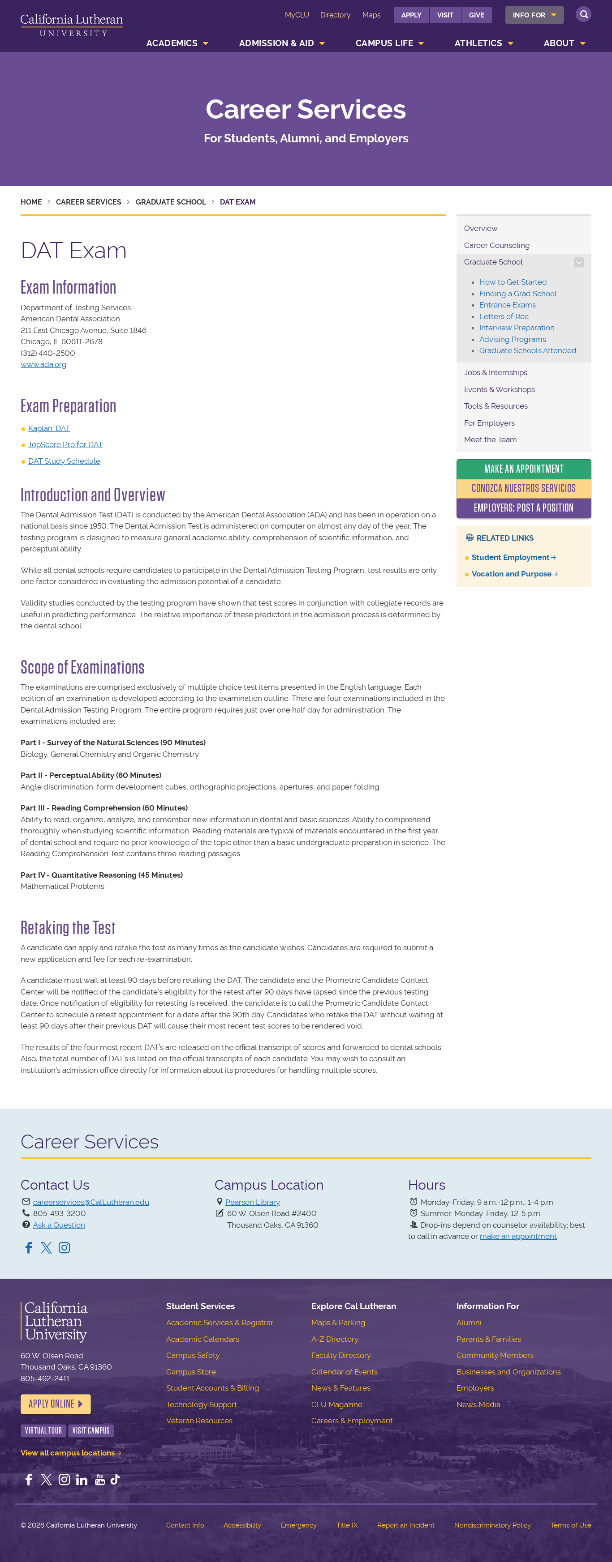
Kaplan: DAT (49, 428)
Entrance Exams (507, 304)
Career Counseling (497, 245)
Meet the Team (490, 439)
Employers (475, 1387)
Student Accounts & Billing (212, 1387)
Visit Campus (91, 1430)
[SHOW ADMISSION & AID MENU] (322, 43)
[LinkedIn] (82, 1480)
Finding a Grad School (518, 293)
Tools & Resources (496, 405)
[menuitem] (534, 15)
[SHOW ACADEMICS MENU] (206, 43)
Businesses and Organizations (509, 1371)
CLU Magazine (336, 1404)
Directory (335, 15)
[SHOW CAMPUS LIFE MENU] (421, 43)
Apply (411, 15)
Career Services (306, 109)
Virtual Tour (43, 1430)
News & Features (341, 1387)
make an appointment (518, 1236)
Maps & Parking (338, 1322)
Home (31, 202)
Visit (445, 15)
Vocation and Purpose (512, 573)
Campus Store (191, 1371)
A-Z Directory (334, 1339)
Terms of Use (571, 1525)
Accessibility (242, 1525)
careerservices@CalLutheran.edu (91, 1202)
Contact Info (185, 1525)
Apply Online (51, 1404)
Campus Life (385, 43)
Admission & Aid (277, 43)
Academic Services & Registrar (219, 1322)
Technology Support (201, 1404)
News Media (478, 1404)
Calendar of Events (344, 1371)
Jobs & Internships (495, 372)
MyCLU (297, 15)
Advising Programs (512, 339)
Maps (371, 15)
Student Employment (511, 557)
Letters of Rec (504, 316)
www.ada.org (44, 364)
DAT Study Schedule (64, 461)
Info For (529, 15)
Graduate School (171, 202)
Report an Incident (406, 1525)
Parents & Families (489, 1339)
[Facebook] (29, 1248)
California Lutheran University (72, 27)
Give (476, 15)
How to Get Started (513, 281)
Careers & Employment (352, 1420)
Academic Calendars (202, 1339)
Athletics (479, 43)
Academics (172, 43)
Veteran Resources (199, 1420)
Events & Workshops (499, 389)
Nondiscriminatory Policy (492, 1525)
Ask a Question (59, 1225)
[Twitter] (47, 1248)
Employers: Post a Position (524, 508)
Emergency (299, 1525)
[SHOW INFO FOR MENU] (553, 15)
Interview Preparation (517, 327)
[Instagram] (64, 1248)
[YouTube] (100, 1480)
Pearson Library (252, 1202)
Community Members (495, 1355)
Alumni (469, 1322)
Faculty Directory (341, 1355)
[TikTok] (115, 1480)
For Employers (489, 422)
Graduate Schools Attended (528, 350)
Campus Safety (193, 1355)
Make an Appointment (524, 469)
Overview (481, 228)
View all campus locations (68, 1452)
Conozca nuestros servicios (524, 488)
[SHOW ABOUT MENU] (582, 43)
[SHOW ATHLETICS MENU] (510, 43)
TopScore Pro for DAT (65, 444)
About (559, 43)
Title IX (347, 1525)
